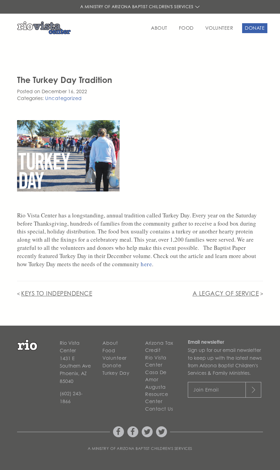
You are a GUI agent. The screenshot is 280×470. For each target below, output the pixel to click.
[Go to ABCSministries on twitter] (147, 431)
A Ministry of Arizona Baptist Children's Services (137, 6)
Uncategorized (63, 98)
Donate (255, 28)
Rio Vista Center (156, 361)
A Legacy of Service (226, 293)
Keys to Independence (56, 293)
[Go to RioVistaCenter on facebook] (132, 431)
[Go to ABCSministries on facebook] (118, 431)
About (159, 28)
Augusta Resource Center (156, 394)
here (146, 264)
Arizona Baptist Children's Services (154, 448)
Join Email (206, 390)
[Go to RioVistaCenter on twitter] (161, 431)
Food (186, 28)
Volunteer (219, 28)
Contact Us (159, 409)
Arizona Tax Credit (159, 346)
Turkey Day (115, 373)
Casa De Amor (156, 375)
